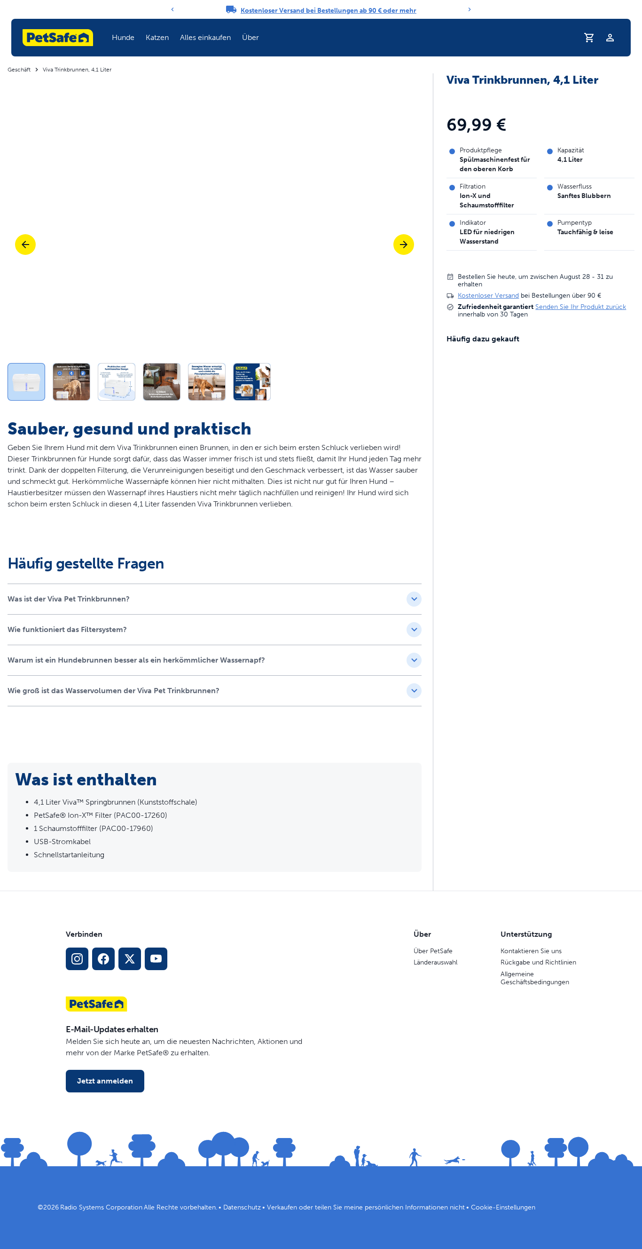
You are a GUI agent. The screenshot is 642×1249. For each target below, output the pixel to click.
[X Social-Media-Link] (129, 959)
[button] (123, 37)
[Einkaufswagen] (589, 37)
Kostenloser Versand (488, 296)
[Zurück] (172, 9)
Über (250, 37)
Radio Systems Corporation (101, 1207)
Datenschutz (242, 1207)
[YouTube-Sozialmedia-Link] (156, 959)
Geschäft (19, 69)
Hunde (123, 37)
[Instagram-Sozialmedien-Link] (77, 959)
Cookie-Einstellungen (503, 1207)
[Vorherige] (25, 244)
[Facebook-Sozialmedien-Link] (103, 959)
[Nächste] (403, 244)
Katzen (157, 37)
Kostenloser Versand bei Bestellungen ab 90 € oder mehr (328, 11)
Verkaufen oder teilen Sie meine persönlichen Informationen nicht (366, 1207)
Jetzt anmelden (105, 1080)
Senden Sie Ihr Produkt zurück (580, 307)
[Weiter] (469, 9)
